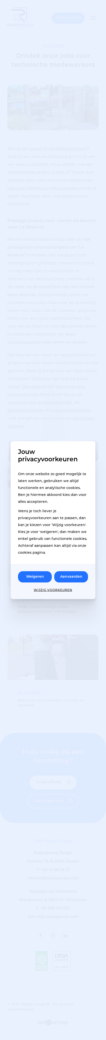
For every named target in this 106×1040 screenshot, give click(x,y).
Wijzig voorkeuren (53, 590)
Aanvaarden (71, 576)
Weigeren (35, 576)
